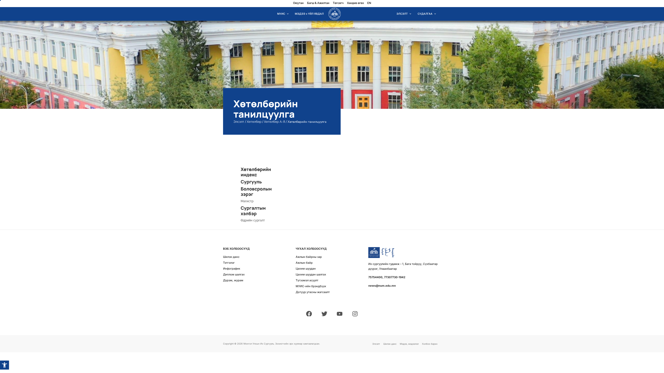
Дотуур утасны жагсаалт (313, 292)
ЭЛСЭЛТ (402, 13)
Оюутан (298, 3)
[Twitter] (324, 313)
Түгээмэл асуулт (307, 280)
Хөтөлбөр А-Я (274, 121)
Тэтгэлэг (229, 262)
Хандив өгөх (355, 3)
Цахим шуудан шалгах (311, 274)
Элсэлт (238, 121)
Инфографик (231, 268)
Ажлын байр (304, 262)
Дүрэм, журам (233, 280)
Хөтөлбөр (254, 121)
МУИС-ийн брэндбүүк (311, 286)
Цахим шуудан (306, 268)
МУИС (281, 13)
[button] (4, 365)
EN (369, 3)
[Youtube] (339, 313)
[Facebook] (309, 313)
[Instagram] (354, 313)
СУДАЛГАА (425, 13)
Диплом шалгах (234, 274)
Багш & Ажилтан (318, 3)
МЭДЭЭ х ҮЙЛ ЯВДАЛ (309, 13)
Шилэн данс (231, 257)
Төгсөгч (338, 3)
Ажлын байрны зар (309, 257)
